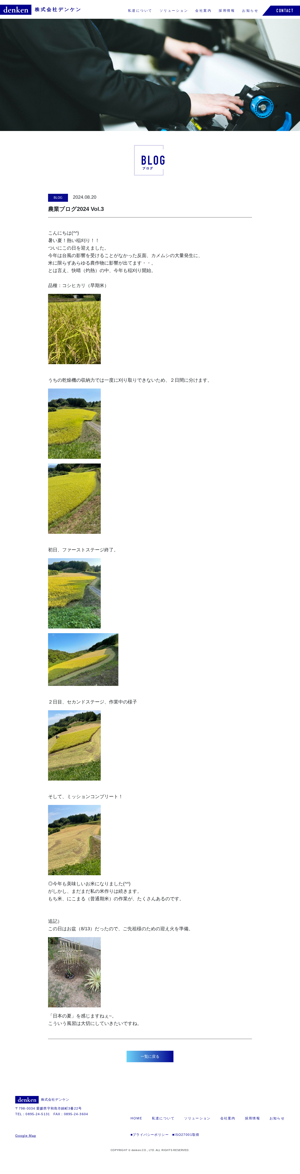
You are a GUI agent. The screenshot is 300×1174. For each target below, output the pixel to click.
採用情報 (227, 10)
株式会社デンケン (58, 9)
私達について (140, 10)
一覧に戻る (150, 1056)
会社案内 (203, 10)
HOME (136, 1118)
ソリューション (174, 10)
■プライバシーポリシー (150, 1135)
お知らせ (250, 10)
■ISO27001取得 (185, 1135)
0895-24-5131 (38, 1114)
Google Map (25, 1135)
